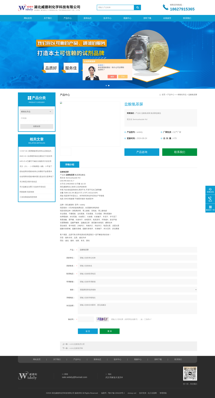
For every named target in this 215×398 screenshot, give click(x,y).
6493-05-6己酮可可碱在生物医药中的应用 (35, 161)
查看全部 (36, 126)
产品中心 (68, 18)
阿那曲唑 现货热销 (27, 192)
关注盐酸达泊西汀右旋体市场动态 (33, 187)
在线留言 (167, 18)
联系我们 (187, 18)
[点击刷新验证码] (102, 319)
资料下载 (147, 18)
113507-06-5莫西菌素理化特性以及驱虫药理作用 (37, 151)
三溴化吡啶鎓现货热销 (28, 197)
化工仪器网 (152, 393)
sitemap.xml (132, 393)
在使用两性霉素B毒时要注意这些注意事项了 (37, 177)
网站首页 (28, 18)
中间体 (24, 118)
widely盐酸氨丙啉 (76, 348)
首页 (163, 95)
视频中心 (127, 18)
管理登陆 (163, 393)
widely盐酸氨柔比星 (77, 344)
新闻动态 (88, 18)
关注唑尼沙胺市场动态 (28, 182)
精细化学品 (25, 112)
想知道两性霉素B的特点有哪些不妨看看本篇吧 (37, 171)
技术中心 (107, 18)
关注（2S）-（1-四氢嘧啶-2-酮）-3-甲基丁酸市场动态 (37, 166)
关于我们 (48, 18)
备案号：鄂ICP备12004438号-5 (113, 393)
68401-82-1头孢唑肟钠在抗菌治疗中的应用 (36, 156)
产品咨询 (141, 152)
